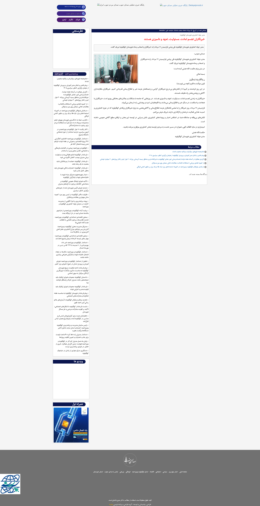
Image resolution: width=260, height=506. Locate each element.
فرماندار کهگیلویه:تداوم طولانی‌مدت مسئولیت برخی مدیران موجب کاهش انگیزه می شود (71, 156)
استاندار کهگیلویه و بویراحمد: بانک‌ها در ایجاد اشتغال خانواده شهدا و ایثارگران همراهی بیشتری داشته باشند (72, 255)
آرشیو (64, 19)
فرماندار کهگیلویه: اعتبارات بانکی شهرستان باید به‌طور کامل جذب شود (71, 169)
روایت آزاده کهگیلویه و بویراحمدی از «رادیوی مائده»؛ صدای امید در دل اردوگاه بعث (72, 212)
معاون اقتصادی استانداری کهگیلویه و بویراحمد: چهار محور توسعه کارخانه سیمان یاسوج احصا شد (71, 237)
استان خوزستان (98, 471)
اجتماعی (158, 471)
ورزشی (122, 471)
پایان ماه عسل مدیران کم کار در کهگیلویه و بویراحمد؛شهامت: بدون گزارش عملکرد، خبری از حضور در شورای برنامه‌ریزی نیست (72, 344)
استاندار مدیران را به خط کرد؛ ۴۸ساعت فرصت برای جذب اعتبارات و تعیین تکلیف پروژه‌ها (72, 336)
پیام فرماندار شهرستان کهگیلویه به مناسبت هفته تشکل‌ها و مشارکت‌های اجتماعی (71, 294)
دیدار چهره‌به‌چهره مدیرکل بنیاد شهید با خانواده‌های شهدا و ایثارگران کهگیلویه (74, 176)
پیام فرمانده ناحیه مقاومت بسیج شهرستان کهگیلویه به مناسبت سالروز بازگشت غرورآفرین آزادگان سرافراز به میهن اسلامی (72, 271)
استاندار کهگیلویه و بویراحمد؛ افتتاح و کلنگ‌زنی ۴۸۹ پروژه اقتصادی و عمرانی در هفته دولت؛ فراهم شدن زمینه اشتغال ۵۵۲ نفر (71, 141)
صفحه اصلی (183, 471)
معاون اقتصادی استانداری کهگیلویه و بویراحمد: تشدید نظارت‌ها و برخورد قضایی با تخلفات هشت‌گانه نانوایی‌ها (71, 220)
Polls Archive (82, 35)
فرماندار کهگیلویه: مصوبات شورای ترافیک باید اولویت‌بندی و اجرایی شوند (72, 288)
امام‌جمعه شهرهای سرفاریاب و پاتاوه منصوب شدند (188, 151)
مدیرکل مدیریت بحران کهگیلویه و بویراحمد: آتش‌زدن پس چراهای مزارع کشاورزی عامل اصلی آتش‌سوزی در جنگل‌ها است (72, 229)
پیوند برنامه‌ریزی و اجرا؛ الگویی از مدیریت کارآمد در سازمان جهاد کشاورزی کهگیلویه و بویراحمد (73, 204)
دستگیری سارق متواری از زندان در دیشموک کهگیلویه (72, 352)
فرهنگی (128, 471)
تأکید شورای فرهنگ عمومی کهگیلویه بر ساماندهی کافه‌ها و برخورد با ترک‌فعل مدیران (73, 182)
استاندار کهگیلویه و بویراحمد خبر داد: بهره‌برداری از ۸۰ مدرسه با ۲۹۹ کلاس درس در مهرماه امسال (73, 245)
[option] (71, 35)
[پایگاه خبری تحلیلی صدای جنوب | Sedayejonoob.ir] (181, 3)
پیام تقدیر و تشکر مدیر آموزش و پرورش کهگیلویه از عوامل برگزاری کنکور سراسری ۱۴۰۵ (176, 155)
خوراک (78, 19)
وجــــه (111, 504)
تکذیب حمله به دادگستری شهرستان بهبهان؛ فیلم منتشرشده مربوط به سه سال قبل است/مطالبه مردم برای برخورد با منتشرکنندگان (71, 123)
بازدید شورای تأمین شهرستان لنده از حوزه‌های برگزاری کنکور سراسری (72, 189)
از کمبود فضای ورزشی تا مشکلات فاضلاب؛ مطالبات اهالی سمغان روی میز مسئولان (178, 163)
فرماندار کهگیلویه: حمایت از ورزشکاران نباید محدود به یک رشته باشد (72, 163)
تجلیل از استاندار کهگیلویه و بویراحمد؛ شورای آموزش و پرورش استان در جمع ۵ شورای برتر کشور (71, 262)
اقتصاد (152, 471)
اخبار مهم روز (173, 471)
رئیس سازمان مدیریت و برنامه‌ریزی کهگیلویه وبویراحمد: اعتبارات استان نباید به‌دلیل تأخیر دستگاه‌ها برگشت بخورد (72, 328)
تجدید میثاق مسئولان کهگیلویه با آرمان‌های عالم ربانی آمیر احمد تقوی (71, 301)
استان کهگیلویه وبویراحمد (140, 471)
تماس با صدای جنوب (111, 471)
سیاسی (165, 471)
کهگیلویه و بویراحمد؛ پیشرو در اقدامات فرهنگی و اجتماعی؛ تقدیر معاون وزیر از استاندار (71, 149)
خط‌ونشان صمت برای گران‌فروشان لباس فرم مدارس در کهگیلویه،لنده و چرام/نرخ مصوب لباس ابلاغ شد (71, 319)
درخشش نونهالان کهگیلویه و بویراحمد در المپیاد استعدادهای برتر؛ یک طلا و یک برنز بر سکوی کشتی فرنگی (170, 167)
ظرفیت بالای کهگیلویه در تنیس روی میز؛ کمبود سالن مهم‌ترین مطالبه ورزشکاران (71, 196)
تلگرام (71, 19)
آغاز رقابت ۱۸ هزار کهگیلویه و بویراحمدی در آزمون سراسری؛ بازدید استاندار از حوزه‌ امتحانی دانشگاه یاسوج (72, 132)
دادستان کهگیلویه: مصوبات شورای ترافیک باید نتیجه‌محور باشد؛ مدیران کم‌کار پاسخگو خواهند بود (72, 280)
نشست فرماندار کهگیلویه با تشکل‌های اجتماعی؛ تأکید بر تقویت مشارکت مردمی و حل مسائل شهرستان (71, 309)
